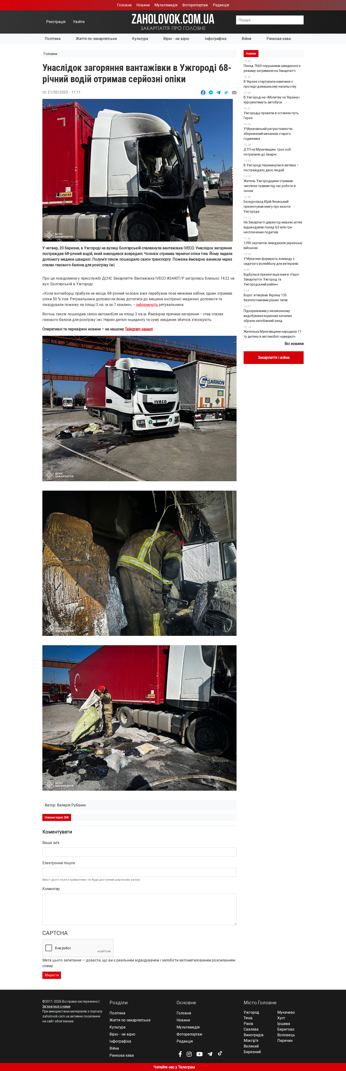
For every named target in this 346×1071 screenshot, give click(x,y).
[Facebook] (180, 1054)
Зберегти (51, 975)
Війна (246, 38)
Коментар (51, 889)
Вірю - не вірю (176, 38)
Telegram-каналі (139, 329)
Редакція (221, 5)
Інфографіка (215, 38)
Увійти (78, 22)
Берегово (285, 1029)
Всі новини (294, 343)
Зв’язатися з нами (56, 1006)
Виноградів (254, 1035)
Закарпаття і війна (274, 357)
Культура (140, 38)
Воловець (286, 1035)
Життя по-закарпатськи (96, 38)
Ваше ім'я (50, 842)
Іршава (283, 1023)
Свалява (251, 1029)
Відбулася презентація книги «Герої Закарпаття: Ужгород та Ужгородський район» (271, 279)
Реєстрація (55, 22)
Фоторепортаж (195, 5)
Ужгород (251, 1012)
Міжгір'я (251, 1040)
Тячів (248, 1018)
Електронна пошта (58, 863)
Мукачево (286, 1012)
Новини (143, 5)
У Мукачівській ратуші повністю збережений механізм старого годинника (268, 134)
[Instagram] (189, 1054)
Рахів (248, 1023)
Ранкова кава (278, 38)
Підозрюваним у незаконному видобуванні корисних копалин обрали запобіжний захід (268, 316)
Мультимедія (165, 5)
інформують (147, 304)
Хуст (281, 1018)
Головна (124, 5)
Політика (52, 38)
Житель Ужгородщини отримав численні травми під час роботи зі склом (270, 186)
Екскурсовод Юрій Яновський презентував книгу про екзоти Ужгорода (267, 206)
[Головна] (173, 22)
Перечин (285, 1040)
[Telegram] (209, 1054)
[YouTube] (199, 1054)
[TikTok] (220, 1053)
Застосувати (303, 20)
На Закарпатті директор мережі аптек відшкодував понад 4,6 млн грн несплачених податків (273, 227)
